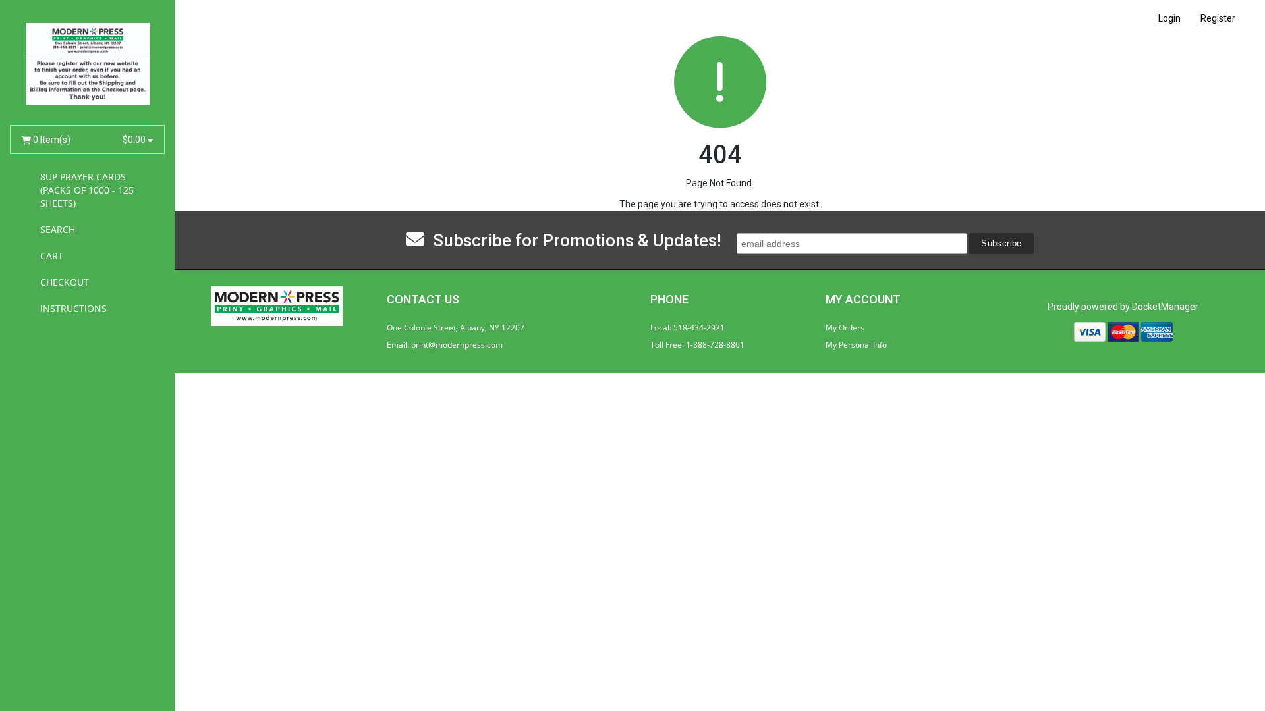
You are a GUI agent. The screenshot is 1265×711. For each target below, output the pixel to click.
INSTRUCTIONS (73, 308)
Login (1169, 18)
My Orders (845, 327)
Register (1217, 18)
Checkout (64, 282)
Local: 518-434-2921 (687, 327)
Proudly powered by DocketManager (1123, 307)
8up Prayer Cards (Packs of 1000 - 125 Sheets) (87, 190)
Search (57, 229)
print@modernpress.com (457, 344)
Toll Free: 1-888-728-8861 (697, 344)
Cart (51, 256)
